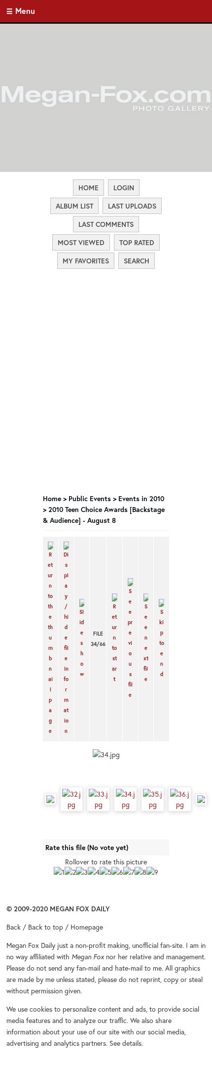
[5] (105, 872)
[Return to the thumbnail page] (50, 639)
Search (136, 260)
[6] (117, 872)
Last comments (106, 224)
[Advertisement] (106, 324)
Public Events (90, 498)
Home (88, 187)
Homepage (87, 927)
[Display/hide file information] (66, 639)
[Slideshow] (82, 639)
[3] (82, 872)
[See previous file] (130, 639)
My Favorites (86, 260)
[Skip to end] (161, 639)
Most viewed (81, 242)
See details (125, 1043)
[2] (70, 872)
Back (13, 927)
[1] (59, 872)
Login (123, 187)
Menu (25, 10)
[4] (94, 872)
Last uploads (132, 206)
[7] (129, 872)
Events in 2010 (141, 498)
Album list (74, 206)
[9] (152, 872)
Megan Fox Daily (30, 945)
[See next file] (146, 639)
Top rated (136, 242)
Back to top (45, 927)
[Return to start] (114, 639)
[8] (140, 872)
